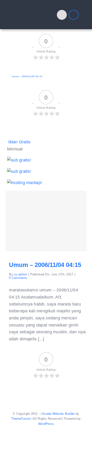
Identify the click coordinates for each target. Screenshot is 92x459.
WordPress (46, 424)
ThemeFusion (20, 418)
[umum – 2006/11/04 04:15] (45, 221)
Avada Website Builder (58, 413)
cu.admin (20, 274)
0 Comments (18, 278)
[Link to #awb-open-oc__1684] (74, 15)
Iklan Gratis (19, 142)
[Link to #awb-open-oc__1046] (62, 15)
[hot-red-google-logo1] (28, 8)
